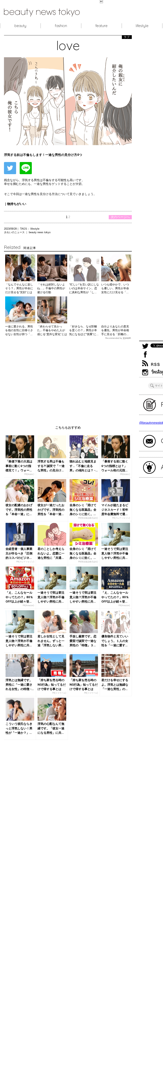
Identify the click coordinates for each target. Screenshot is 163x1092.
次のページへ (120, 217)
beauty (20, 25)
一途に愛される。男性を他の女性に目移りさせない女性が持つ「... (19, 330)
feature (101, 25)
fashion (61, 25)
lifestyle (142, 25)
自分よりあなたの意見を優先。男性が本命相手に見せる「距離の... (115, 330)
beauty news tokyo (39, 232)
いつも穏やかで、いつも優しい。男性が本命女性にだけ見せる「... (115, 288)
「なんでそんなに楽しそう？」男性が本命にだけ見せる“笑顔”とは (19, 288)
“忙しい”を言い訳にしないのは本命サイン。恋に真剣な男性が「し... (84, 288)
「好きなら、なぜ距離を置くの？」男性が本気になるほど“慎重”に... (84, 330)
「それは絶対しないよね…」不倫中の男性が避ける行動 (51, 288)
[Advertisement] (68, 379)
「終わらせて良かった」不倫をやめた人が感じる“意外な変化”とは (52, 330)
